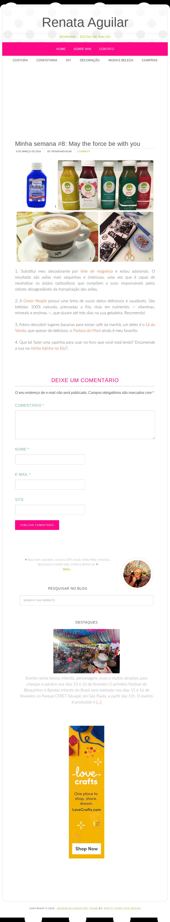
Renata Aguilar (85, 22)
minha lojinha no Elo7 (49, 348)
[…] (98, 702)
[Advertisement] (91, 102)
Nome (22, 449)
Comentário (29, 405)
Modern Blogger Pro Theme (77, 908)
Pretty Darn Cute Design (122, 908)
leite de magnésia (97, 271)
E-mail (23, 474)
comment (83, 151)
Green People (35, 301)
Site (19, 500)
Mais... (67, 569)
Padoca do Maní (87, 331)
